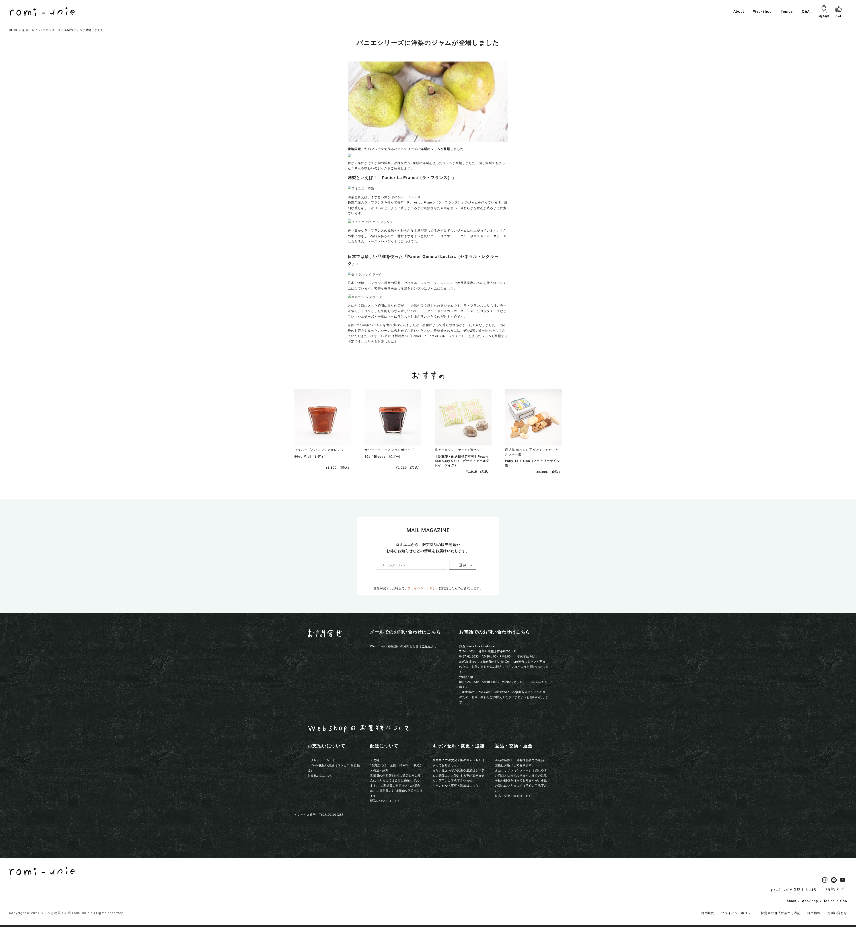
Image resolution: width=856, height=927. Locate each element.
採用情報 (814, 913)
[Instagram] (824, 881)
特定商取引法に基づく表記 (780, 913)
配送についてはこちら (385, 800)
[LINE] (833, 881)
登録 (462, 565)
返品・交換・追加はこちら (513, 796)
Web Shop (810, 901)
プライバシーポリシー (423, 588)
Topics (787, 11)
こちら (426, 646)
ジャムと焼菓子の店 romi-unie (65, 913)
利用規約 (707, 913)
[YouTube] (842, 881)
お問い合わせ (837, 913)
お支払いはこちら (320, 775)
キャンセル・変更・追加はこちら (455, 785)
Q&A (806, 11)
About (738, 11)
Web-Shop (762, 11)
